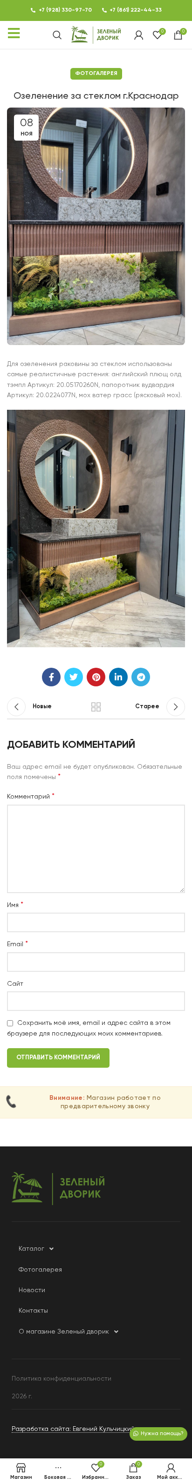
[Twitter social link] (73, 677)
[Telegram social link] (140, 677)
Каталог (31, 1249)
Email (17, 944)
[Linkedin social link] (118, 677)
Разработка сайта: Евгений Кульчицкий (73, 1429)
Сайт (15, 984)
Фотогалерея (96, 73)
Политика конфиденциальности (61, 1379)
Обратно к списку (96, 707)
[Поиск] (57, 35)
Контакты (33, 1311)
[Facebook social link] (51, 677)
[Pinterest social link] (96, 677)
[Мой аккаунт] (139, 35)
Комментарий (31, 796)
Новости (32, 1290)
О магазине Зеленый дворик (64, 1331)
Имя (15, 905)
